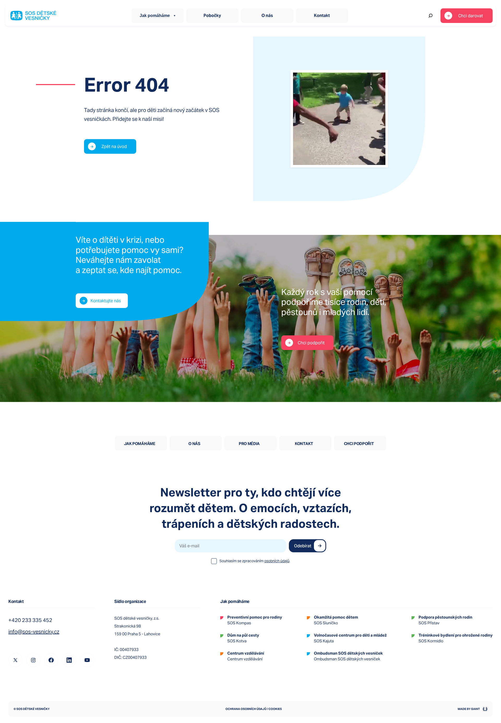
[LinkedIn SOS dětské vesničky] (69, 660)
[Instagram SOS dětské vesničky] (33, 660)
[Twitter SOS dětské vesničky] (15, 660)
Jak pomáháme (155, 15)
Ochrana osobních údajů (245, 709)
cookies (275, 709)
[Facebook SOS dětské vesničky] (51, 660)
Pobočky (212, 15)
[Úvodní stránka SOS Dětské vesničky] (33, 15)
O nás (267, 15)
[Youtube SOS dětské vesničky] (87, 660)
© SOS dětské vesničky (32, 709)
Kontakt (322, 15)
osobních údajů (276, 561)
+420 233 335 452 (30, 620)
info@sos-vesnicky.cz (33, 631)
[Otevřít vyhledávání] (430, 15)
